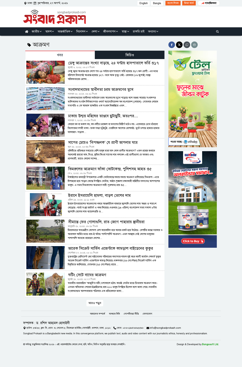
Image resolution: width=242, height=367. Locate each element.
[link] (173, 3)
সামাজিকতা (210, 3)
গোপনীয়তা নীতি (131, 313)
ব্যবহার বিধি (114, 313)
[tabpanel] (94, 182)
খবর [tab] (60, 55)
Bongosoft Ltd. (210, 344)
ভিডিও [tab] (129, 55)
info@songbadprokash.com (165, 327)
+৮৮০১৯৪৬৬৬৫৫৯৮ (133, 327)
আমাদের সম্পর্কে (97, 313)
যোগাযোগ (147, 313)
